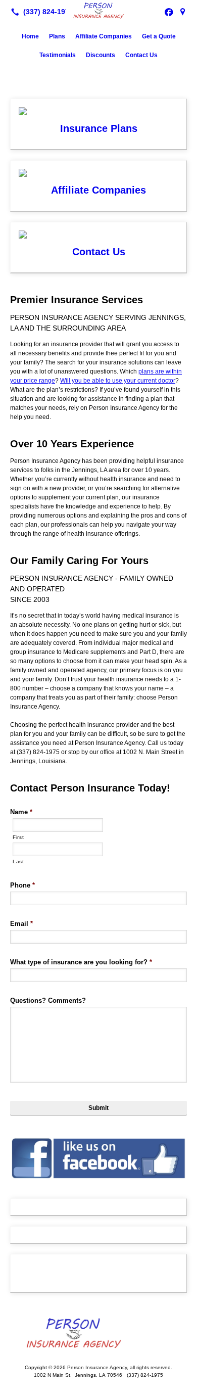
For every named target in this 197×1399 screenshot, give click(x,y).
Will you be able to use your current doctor (117, 380)
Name (21, 812)
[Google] (183, 11)
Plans (57, 36)
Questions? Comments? (48, 1000)
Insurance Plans (98, 128)
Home (30, 36)
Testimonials (57, 55)
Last (18, 861)
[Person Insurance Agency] (98, 10)
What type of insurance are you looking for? (81, 962)
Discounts (100, 55)
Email (21, 923)
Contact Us (141, 55)
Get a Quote (159, 36)
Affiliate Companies (103, 36)
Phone (22, 885)
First (18, 837)
